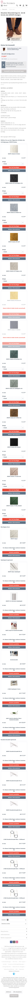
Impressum (21, 969)
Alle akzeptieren (17, 992)
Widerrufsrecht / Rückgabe (18, 966)
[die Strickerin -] (7, 2)
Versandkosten (4, 948)
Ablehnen (8, 992)
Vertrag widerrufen (6, 966)
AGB (16, 969)
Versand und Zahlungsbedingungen (16, 964)
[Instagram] (14, 942)
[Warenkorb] (26, 5)
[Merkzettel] (20, 5)
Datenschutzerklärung (9, 969)
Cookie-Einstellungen (6, 961)
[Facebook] (11, 942)
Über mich (15, 961)
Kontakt (4, 964)
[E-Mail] (17, 942)
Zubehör (5, 920)
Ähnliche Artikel (6, 923)
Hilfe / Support (22, 961)
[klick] (2, 84)
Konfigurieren (14, 995)
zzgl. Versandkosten (12, 59)
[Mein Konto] (23, 5)
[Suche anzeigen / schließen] (16, 5)
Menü (5, 5)
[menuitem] (4, 5)
